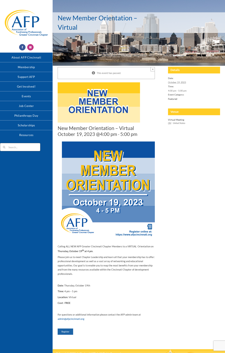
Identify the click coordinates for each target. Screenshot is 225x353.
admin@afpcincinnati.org (71, 318)
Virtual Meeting (176, 119)
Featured (172, 98)
